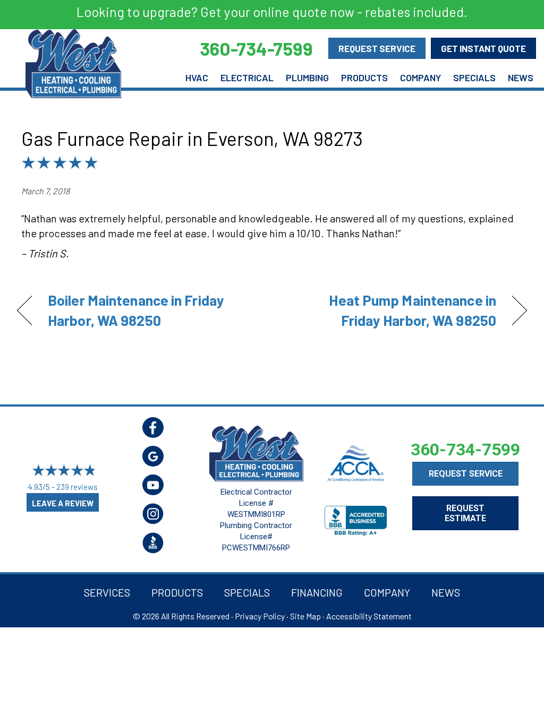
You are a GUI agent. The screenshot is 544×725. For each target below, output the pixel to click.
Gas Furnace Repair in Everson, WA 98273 (192, 138)
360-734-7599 (465, 449)
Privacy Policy (260, 616)
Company (420, 77)
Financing (317, 592)
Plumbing (307, 77)
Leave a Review (63, 503)
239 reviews (77, 486)
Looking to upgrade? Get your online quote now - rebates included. (272, 12)
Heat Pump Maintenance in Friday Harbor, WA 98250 (391, 310)
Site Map (305, 616)
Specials (474, 77)
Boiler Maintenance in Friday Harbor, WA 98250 (136, 310)
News (520, 77)
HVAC (196, 77)
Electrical (247, 77)
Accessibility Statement (369, 616)
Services (107, 592)
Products (364, 77)
